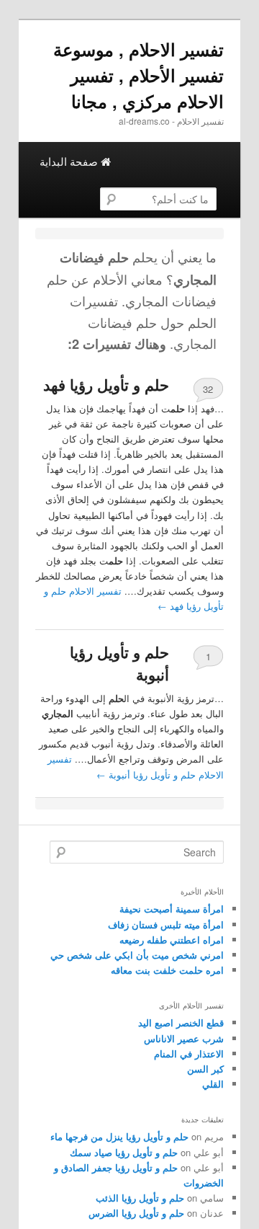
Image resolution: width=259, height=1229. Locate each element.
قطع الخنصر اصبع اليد (181, 1022)
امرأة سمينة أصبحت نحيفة (171, 908)
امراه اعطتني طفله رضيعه (171, 939)
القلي (213, 1084)
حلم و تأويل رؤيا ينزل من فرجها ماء (119, 1136)
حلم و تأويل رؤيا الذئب (140, 1197)
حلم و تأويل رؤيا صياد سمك (124, 1152)
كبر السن (205, 1068)
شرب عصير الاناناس (184, 1038)
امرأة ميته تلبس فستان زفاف (166, 924)
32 (208, 389)
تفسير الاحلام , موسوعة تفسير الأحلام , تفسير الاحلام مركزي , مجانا (138, 75)
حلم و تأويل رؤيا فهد (106, 384)
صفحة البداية (70, 161)
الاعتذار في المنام (189, 1053)
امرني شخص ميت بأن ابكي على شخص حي (137, 955)
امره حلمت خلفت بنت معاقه (167, 970)
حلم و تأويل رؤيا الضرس (136, 1213)
